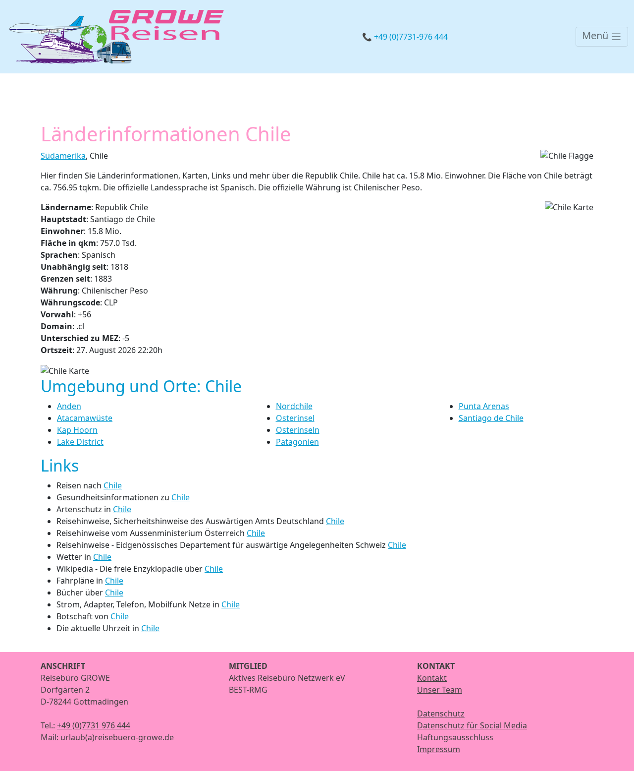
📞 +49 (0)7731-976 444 (405, 36)
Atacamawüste (84, 418)
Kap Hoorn (77, 429)
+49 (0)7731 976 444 (93, 725)
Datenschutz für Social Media (472, 725)
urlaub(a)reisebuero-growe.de (117, 737)
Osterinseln (297, 429)
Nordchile (294, 406)
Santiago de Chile (491, 418)
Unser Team (439, 689)
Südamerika (63, 155)
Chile (113, 485)
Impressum (438, 749)
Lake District (80, 441)
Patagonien (297, 441)
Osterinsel (295, 418)
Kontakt (432, 677)
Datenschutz (441, 713)
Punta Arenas (484, 406)
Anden (69, 406)
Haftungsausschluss (455, 737)
